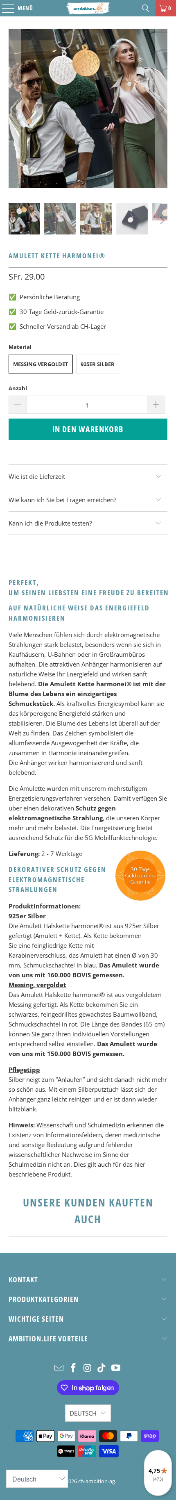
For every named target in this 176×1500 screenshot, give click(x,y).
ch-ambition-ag (96, 1481)
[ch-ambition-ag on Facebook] (73, 1368)
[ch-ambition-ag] (88, 8)
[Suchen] (145, 8)
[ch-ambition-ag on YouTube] (116, 1368)
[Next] (161, 110)
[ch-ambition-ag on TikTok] (102, 1368)
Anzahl (18, 388)
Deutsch (83, 1413)
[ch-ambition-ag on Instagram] (87, 1368)
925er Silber (98, 364)
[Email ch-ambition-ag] (59, 1368)
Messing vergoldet (40, 364)
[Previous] (14, 110)
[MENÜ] (4, 8)
